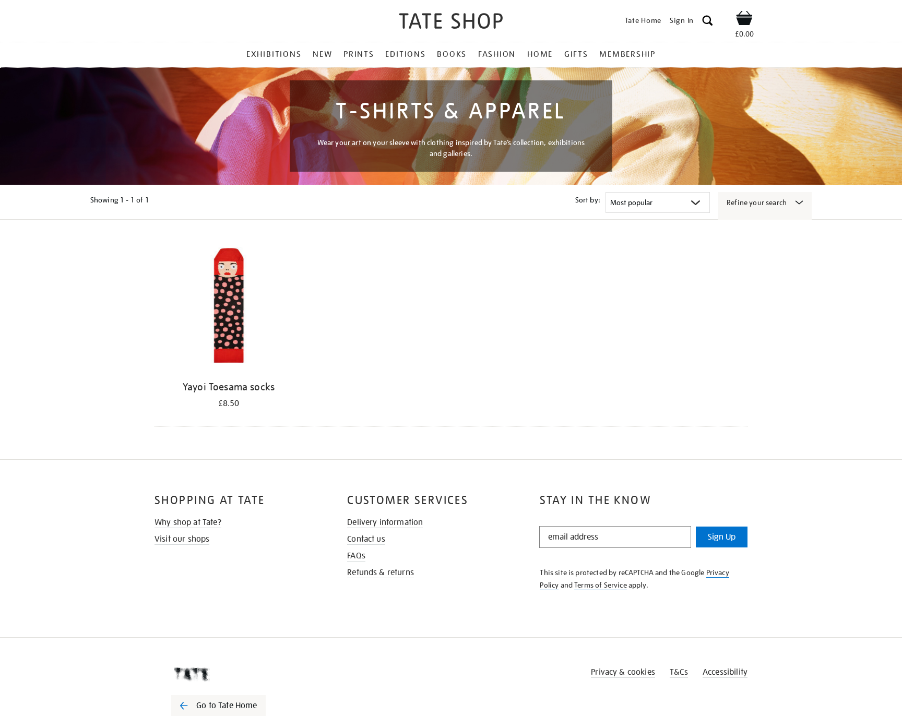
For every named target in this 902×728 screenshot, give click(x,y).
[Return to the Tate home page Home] (451, 22)
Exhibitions (273, 54)
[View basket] (744, 20)
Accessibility (725, 672)
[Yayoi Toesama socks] (228, 307)
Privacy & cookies (623, 672)
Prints (358, 54)
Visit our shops (182, 539)
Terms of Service (600, 585)
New (322, 54)
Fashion (497, 54)
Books (452, 54)
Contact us (366, 539)
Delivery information (385, 522)
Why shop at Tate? (188, 522)
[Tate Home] (237, 674)
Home (540, 54)
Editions (405, 54)
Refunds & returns (380, 572)
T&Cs (679, 672)
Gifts (576, 54)
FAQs (356, 556)
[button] (707, 22)
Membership (627, 54)
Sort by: (587, 200)
